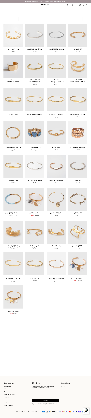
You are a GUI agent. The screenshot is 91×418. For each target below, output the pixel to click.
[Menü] (89, 408)
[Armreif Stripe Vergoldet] (13, 66)
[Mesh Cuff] (77, 166)
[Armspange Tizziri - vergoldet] (13, 232)
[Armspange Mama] (13, 166)
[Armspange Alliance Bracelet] (56, 35)
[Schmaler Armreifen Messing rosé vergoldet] (56, 263)
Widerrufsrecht (7, 389)
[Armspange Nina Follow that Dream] (56, 99)
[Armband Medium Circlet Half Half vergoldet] (13, 132)
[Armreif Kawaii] (77, 199)
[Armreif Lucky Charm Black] (34, 199)
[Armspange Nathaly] (34, 232)
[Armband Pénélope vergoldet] (77, 132)
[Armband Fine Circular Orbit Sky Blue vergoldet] (13, 199)
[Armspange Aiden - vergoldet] (77, 66)
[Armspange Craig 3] (56, 232)
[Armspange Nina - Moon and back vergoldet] (56, 66)
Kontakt (6, 400)
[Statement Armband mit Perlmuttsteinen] (34, 132)
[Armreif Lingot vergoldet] (56, 199)
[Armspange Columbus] (77, 232)
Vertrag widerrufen (8, 405)
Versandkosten (7, 386)
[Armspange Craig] (77, 35)
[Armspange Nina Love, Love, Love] (13, 263)
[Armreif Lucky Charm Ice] (13, 297)
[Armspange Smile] (13, 99)
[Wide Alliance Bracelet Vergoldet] (34, 66)
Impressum (6, 397)
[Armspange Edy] (56, 132)
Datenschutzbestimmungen (37, 404)
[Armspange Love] (34, 263)
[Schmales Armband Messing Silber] (34, 166)
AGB (5, 391)
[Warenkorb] (86, 5)
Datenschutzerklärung (9, 394)
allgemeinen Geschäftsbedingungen (39, 404)
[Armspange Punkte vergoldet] (34, 99)
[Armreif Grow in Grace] (13, 35)
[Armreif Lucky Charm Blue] (77, 263)
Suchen (5, 402)
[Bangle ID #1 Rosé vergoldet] (56, 166)
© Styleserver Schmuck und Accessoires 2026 (26, 411)
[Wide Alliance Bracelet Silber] (34, 35)
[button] (5, 5)
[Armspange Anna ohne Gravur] (77, 99)
